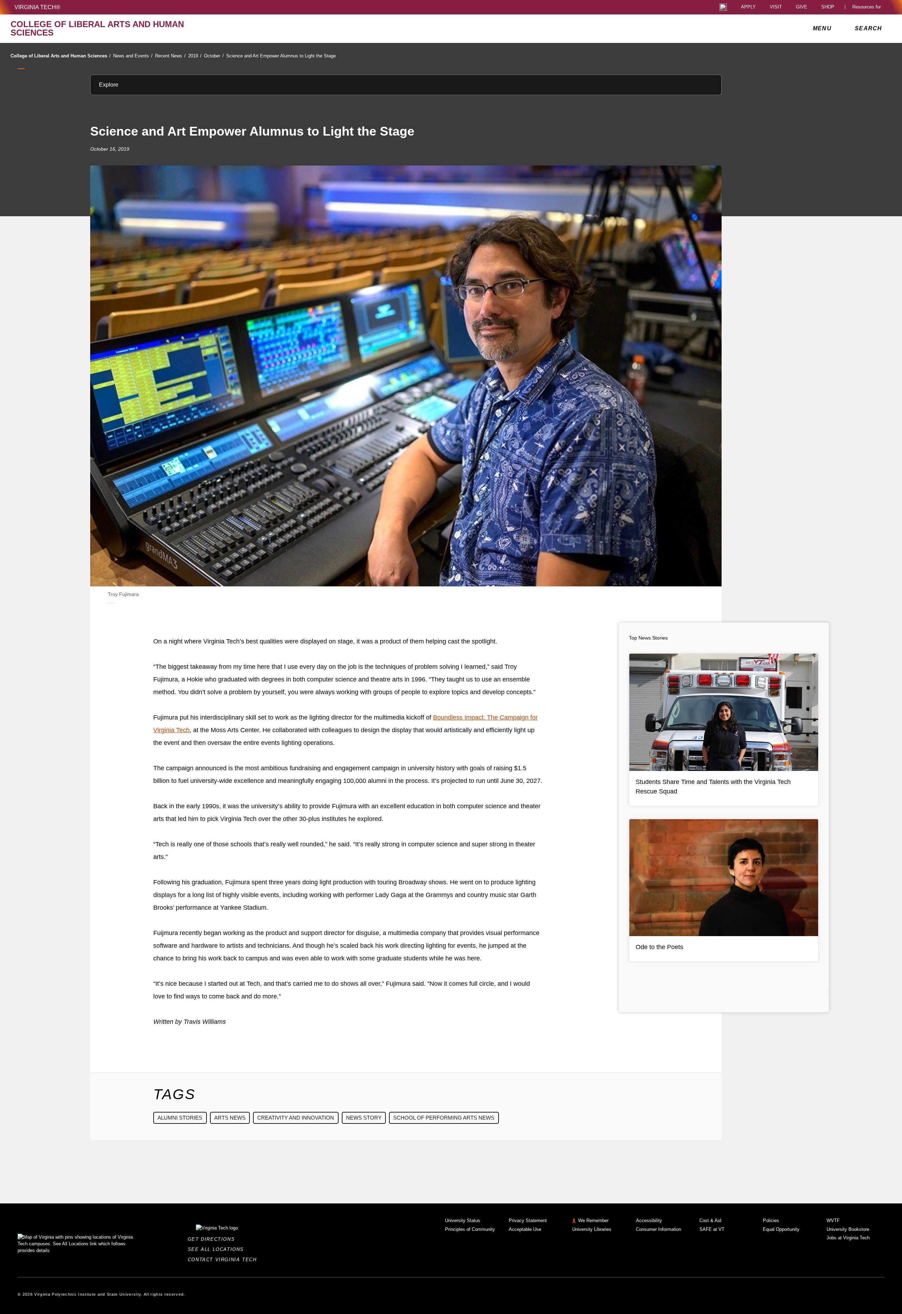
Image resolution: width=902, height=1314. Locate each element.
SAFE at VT (711, 1229)
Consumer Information (658, 1229)
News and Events (133, 55)
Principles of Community (470, 1229)
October (214, 55)
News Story (364, 1118)
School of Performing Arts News (443, 1118)
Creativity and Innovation (295, 1118)
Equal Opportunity (781, 1229)
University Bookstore (848, 1229)
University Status (462, 1220)
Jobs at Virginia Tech (848, 1237)
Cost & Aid (710, 1220)
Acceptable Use (525, 1229)
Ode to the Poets (659, 947)
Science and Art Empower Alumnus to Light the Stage (281, 55)
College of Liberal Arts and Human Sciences (61, 55)
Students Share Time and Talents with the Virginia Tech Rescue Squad (713, 786)
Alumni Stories (179, 1118)
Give (801, 7)
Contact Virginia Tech (224, 1259)
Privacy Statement (528, 1220)
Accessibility (649, 1220)
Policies (771, 1220)
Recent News (170, 55)
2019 (195, 55)
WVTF (833, 1220)
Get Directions (213, 1239)
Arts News (230, 1118)
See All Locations (218, 1249)
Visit (776, 7)
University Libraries (591, 1229)
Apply (748, 7)
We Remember (593, 1220)
